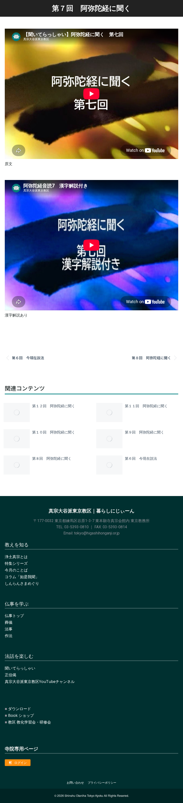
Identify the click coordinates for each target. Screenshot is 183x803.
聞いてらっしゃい (20, 668)
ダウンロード (19, 708)
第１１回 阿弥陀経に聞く (146, 405)
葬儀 (8, 622)
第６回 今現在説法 (141, 458)
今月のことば (16, 570)
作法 (8, 635)
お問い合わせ (75, 783)
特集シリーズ (16, 563)
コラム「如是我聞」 (22, 576)
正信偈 (10, 674)
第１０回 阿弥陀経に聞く (53, 431)
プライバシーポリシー (102, 783)
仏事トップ (14, 615)
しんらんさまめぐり (22, 583)
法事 (8, 629)
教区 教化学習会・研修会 (29, 722)
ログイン (20, 763)
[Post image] (17, 412)
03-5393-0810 (76, 527)
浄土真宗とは (16, 556)
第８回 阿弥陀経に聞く (51, 458)
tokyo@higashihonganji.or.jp (97, 533)
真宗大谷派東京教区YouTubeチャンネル (40, 681)
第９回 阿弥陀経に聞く (144, 431)
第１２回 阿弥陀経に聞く (53, 405)
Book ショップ (21, 715)
